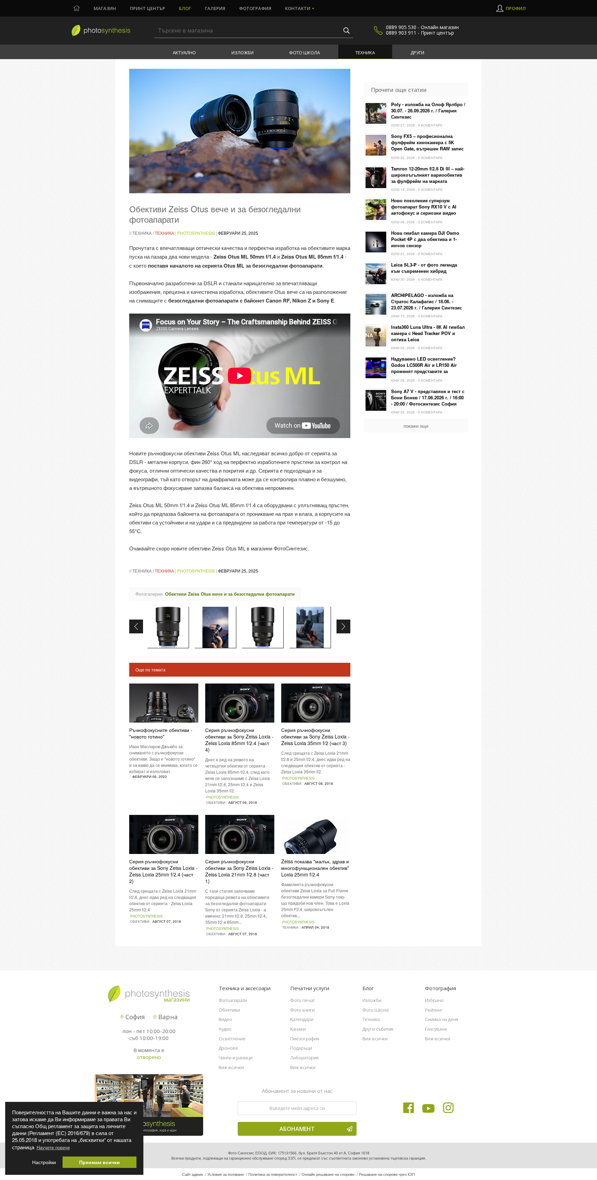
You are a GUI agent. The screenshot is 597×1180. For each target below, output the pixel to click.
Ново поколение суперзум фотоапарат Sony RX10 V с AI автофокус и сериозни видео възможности (423, 207)
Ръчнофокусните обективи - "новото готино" (160, 733)
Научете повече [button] (53, 1147)
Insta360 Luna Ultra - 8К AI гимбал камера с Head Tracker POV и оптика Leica (428, 333)
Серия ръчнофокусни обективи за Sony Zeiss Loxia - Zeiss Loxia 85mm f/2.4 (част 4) (239, 739)
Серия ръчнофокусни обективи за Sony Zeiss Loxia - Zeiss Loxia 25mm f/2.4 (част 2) (163, 871)
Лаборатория (304, 1057)
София (134, 1017)
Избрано (434, 1000)
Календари (301, 1019)
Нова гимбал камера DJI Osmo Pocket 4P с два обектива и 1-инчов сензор (425, 239)
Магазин (105, 8)
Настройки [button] (44, 1162)
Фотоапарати (233, 1000)
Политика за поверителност (272, 1174)
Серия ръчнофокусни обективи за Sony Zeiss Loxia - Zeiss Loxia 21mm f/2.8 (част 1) (239, 871)
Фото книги (302, 1010)
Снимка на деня (441, 1019)
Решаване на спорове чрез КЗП (387, 1174)
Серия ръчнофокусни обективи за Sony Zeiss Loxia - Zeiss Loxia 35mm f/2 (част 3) (315, 736)
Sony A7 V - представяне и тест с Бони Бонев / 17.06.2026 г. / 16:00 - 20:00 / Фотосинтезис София (427, 397)
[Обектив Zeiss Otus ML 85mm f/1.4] (263, 627)
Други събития (377, 1029)
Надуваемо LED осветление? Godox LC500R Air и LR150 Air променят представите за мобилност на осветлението (424, 365)
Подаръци (301, 1048)
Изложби (242, 52)
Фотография (255, 8)
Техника (365, 52)
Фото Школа (304, 52)
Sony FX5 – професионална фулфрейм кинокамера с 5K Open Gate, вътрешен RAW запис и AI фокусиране (427, 142)
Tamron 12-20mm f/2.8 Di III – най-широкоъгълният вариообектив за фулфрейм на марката (427, 175)
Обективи (229, 1010)
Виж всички (231, 1067)
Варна (167, 1017)
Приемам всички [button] (99, 1162)
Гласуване (436, 1029)
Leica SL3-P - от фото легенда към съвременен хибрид (424, 268)
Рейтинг (434, 1010)
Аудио (225, 1029)
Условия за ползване (225, 1174)
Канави (298, 1029)
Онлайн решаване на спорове (328, 1174)
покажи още (416, 425)
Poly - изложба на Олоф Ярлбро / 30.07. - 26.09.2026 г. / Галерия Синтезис (428, 110)
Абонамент (297, 1129)
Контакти (297, 8)
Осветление (232, 1038)
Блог (185, 8)
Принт (147, 8)
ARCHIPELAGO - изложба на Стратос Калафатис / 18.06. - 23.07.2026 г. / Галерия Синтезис (426, 301)
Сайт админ (192, 1174)
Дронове (228, 1048)
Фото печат (302, 1000)
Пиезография (304, 1038)
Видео (225, 1019)
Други (417, 52)
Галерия (215, 8)
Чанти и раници (236, 1057)
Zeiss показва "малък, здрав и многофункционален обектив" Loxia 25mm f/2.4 (315, 868)
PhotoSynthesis (196, 233)
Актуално (184, 52)
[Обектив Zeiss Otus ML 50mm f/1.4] (168, 627)
